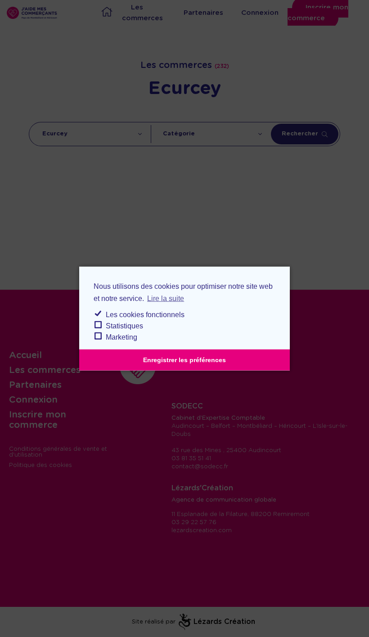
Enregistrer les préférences (184, 359)
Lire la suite (165, 298)
